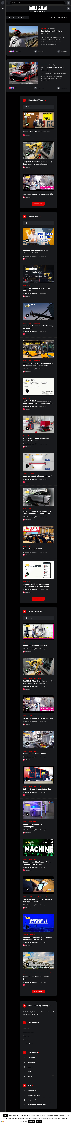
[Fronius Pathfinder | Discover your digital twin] (38, 274)
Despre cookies (33, 1100)
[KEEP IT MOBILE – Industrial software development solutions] (38, 885)
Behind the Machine (29, 643)
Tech (30, 248)
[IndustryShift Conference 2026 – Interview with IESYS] (38, 236)
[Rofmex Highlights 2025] (38, 534)
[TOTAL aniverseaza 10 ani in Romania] (23, 73)
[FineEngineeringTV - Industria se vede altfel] (37, 9)
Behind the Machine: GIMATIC (34, 754)
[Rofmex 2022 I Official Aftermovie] (38, 120)
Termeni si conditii (34, 1095)
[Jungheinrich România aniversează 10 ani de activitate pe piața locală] (38, 349)
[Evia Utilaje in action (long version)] (23, 36)
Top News (36, 323)
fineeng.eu (26, 1028)
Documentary (42, 972)
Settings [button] (31, 1121)
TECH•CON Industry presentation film (38, 194)
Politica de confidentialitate (37, 1104)
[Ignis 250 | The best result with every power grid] (38, 311)
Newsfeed (31, 1057)
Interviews (31, 1062)
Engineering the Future (30, 934)
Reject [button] (5, 1115)
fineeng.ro (26, 1036)
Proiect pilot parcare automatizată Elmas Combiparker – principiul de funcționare (37, 513)
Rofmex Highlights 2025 (32, 549)
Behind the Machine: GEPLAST (35, 646)
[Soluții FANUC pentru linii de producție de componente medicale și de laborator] (38, 150)
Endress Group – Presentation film (37, 789)
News (24, 248)
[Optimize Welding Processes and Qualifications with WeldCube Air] (38, 570)
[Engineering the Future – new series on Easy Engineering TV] (38, 923)
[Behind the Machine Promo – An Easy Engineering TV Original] (38, 847)
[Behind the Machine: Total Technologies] (38, 810)
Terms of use (32, 1090)
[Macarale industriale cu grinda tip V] (38, 462)
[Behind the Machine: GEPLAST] (38, 631)
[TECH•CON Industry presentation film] (38, 182)
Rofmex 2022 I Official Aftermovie (36, 132)
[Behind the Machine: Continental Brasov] (38, 960)
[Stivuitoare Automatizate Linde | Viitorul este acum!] (38, 424)
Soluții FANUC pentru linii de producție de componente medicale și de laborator (38, 164)
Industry (44, 28)
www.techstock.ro (28, 1044)
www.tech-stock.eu (28, 1032)
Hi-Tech (40, 897)
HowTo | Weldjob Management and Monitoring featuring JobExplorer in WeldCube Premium (37, 403)
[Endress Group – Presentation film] (38, 775)
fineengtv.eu (26, 1040)
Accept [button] (39, 1121)
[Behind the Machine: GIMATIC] (38, 739)
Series (30, 1076)
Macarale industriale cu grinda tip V (37, 476)
